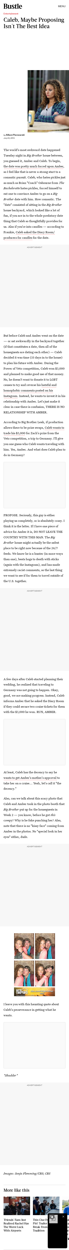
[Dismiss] (63, 1216)
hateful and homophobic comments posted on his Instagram (30, 390)
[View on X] (34, 485)
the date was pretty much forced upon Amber (33, 166)
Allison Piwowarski (15, 134)
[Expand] (51, 1216)
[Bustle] (13, 6)
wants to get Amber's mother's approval (30, 778)
